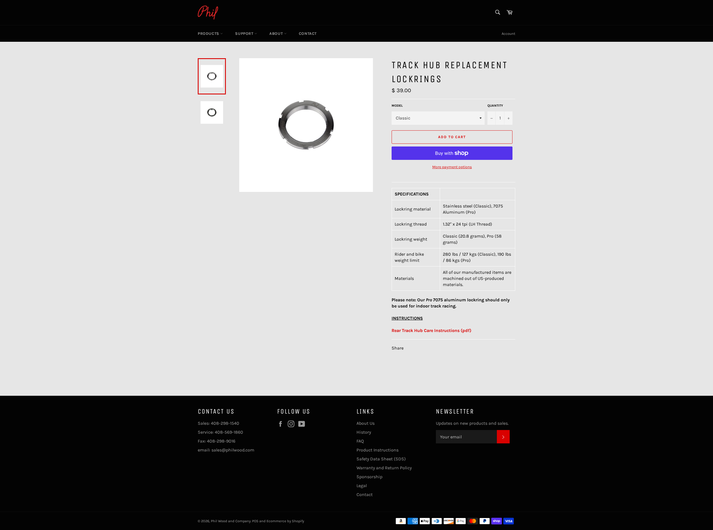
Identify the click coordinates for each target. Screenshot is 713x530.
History (363, 432)
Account (508, 33)
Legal (361, 485)
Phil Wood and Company (231, 521)
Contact (308, 33)
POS (255, 521)
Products (209, 33)
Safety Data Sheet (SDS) (381, 458)
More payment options (452, 167)
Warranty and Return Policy (384, 467)
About (276, 33)
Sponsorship (369, 476)
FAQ (360, 441)
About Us (365, 423)
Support (245, 33)
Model (397, 106)
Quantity (495, 106)
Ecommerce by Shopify (285, 521)
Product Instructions (377, 450)
